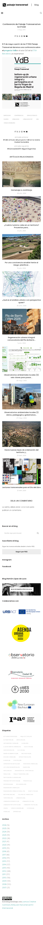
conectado (25, 507)
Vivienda (30, 808)
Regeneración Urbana (11, 787)
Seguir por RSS (21, 552)
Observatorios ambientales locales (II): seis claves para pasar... (21, 376)
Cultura (21, 750)
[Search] (41, 13)
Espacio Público (32, 115)
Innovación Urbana (30, 763)
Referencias (8, 784)
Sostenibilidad (9, 794)
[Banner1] (21, 612)
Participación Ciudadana (12, 777)
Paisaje (6, 774)
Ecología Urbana (9, 757)
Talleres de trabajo (25, 794)
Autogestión (8, 740)
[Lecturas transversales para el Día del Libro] (21, 471)
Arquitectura (26, 736)
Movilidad (7, 770)
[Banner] (21, 656)
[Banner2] (21, 633)
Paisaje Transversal (21, 774)
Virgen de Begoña (9, 123)
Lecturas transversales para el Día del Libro (21, 487)
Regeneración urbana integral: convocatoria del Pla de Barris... (21, 338)
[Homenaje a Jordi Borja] (21, 174)
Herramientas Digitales (11, 763)
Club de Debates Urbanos (12, 746)
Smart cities (33, 791)
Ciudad (25, 743)
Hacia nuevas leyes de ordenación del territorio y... (21, 451)
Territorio (8, 798)
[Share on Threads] (22, 36)
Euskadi (6, 760)
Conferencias (18, 115)
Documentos (26, 753)
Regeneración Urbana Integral (14, 791)
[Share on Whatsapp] (19, 36)
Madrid (6, 119)
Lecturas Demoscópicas (11, 767)
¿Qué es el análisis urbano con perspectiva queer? (21, 301)
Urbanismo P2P (27, 119)
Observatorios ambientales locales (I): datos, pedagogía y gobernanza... (21, 413)
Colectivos (28, 746)
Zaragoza (17, 811)
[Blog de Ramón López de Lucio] (21, 589)
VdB (37, 119)
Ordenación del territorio (24, 770)
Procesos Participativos (11, 781)
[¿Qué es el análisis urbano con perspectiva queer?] (21, 284)
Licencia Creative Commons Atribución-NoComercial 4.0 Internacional (19, 905)
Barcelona (7, 115)
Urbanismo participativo (12, 804)
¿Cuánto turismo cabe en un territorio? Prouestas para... (21, 226)
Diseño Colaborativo (10, 753)
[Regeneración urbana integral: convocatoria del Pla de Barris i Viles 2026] (21, 321)
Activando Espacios (10, 736)
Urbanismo (15, 119)
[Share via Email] (26, 36)
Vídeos (6, 811)
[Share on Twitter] (17, 36)
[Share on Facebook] (15, 36)
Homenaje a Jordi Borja (21, 190)
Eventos (17, 760)
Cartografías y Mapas (10, 743)
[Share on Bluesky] (24, 36)
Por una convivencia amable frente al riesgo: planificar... (21, 263)
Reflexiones (21, 784)
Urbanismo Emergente (11, 801)
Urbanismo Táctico (30, 804)
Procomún (27, 781)
